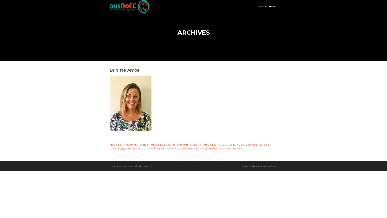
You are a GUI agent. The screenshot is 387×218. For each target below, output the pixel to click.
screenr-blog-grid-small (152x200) (127, 148)
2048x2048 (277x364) (258, 144)
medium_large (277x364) (186, 144)
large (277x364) (210, 144)
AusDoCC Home (267, 6)
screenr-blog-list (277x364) (193, 148)
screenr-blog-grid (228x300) (161, 148)
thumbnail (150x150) (137, 144)
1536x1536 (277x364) (232, 144)
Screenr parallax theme (251, 166)
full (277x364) (117, 144)
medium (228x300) (161, 144)
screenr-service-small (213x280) (225, 148)
